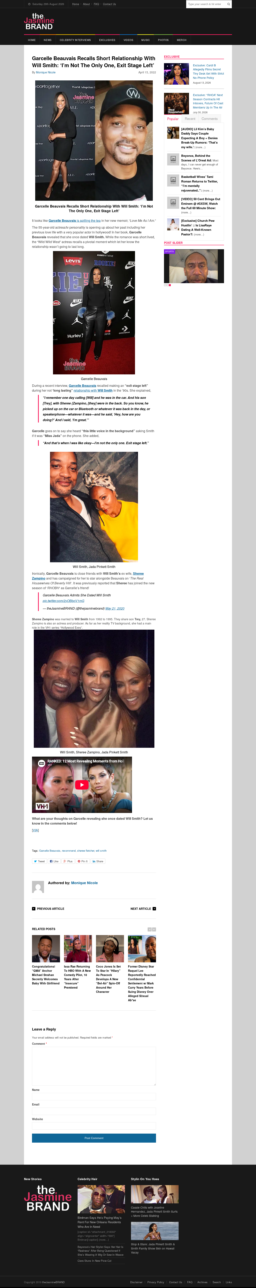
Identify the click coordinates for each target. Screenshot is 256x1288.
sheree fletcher (85, 850)
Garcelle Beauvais (49, 850)
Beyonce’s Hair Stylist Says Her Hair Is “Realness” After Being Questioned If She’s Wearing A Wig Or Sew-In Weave (100, 1251)
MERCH (182, 40)
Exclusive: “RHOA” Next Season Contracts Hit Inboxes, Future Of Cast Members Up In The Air (208, 101)
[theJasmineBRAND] (39, 21)
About (86, 4)
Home (75, 4)
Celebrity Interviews (75, 40)
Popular (173, 118)
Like (56, 861)
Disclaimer (136, 1282)
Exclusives (107, 40)
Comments (210, 118)
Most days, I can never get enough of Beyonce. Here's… (199, 162)
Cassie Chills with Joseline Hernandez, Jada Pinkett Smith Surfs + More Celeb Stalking (154, 1211)
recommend (69, 850)
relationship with (93, 390)
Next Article (141, 909)
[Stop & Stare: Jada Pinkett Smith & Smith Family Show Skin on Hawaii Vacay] (155, 1231)
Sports (169, 251)
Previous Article (50, 909)
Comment (39, 1044)
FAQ (96, 4)
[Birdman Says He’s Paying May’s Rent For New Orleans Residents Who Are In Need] (101, 1199)
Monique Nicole (46, 72)
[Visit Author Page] (38, 887)
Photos (163, 40)
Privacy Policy (155, 1282)
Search (217, 1282)
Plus (70, 861)
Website (37, 1119)
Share (99, 861)
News (47, 40)
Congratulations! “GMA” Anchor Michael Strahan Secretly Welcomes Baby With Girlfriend (46, 974)
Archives (202, 1282)
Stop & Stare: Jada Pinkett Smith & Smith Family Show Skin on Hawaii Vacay (153, 1248)
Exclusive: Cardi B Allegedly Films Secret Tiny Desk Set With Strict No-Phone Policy (208, 71)
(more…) (199, 138)
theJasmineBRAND (53, 1282)
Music (145, 40)
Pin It (84, 861)
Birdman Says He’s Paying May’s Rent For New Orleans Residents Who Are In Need (100, 1222)
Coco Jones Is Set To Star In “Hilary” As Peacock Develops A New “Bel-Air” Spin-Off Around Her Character (108, 978)
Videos (128, 40)
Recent (190, 118)
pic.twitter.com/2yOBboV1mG (63, 600)
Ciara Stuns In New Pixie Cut (94, 1261)
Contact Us (109, 4)
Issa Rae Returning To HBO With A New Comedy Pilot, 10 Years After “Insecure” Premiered (77, 976)
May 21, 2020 (114, 608)
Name (36, 1090)
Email (35, 1104)
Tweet (41, 861)
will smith (101, 850)
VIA (35, 830)
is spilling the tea (75, 220)
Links (229, 1282)
